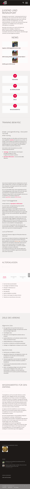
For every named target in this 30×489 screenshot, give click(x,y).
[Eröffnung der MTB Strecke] (15, 60)
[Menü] (26, 3)
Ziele (15, 99)
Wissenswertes (15, 109)
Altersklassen (15, 89)
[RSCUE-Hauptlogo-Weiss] (12, 3)
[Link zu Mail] (27, 486)
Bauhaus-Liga (17, 241)
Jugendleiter (8, 197)
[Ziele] (15, 96)
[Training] (15, 76)
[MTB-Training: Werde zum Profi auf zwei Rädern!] (15, 53)
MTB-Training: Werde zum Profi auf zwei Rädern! (13, 56)
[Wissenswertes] (15, 106)
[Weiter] (29, 275)
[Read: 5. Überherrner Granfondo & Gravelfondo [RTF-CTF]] (3, 462)
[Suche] (22, 3)
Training (15, 79)
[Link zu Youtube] (25, 486)
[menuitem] (22, 3)
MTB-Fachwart (18, 197)
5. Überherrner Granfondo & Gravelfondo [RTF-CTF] (15, 461)
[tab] (4, 277)
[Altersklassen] (15, 86)
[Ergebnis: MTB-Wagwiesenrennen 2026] (15, 44)
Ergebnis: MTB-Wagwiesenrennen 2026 (11, 48)
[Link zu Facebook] (20, 486)
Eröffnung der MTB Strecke (8, 64)
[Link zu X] (22, 486)
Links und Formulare (6, 477)
